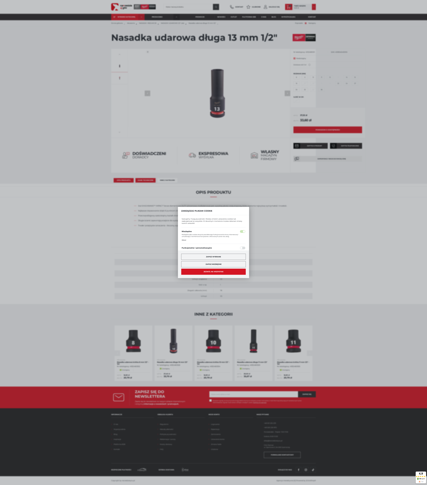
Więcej (184, 240)
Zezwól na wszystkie (213, 272)
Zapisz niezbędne (214, 264)
